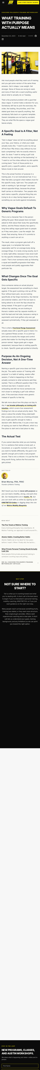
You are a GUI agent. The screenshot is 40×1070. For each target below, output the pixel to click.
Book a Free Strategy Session (28, 2)
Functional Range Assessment (24, 328)
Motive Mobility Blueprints (17, 505)
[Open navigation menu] (3, 2)
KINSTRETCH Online (9, 503)
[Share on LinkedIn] (3, 39)
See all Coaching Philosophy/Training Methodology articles (17, 563)
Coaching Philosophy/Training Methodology (20, 12)
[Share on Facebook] (36, 36)
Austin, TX (28, 497)
